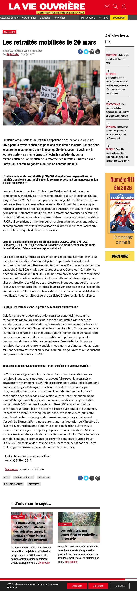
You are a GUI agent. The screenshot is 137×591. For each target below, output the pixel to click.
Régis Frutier (13, 54)
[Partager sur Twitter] (86, 51)
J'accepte (77, 585)
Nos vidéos (59, 17)
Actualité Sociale (9, 17)
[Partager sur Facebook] (80, 51)
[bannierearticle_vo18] (119, 210)
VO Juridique (29, 17)
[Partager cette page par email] (91, 51)
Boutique (45, 17)
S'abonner (119, 18)
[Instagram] (135, 20)
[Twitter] (133, 18)
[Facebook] (130, 20)
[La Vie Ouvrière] (48, 7)
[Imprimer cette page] (97, 51)
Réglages (120, 585)
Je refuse (98, 585)
